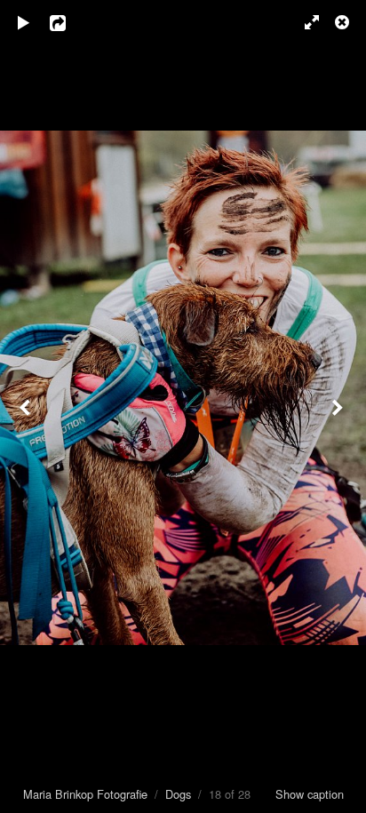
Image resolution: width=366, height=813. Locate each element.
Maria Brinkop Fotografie (85, 793)
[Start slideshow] (24, 22)
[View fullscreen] (304, 22)
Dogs (178, 793)
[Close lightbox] (344, 22)
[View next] (339, 406)
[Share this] (70, 22)
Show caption (309, 793)
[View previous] (26, 406)
